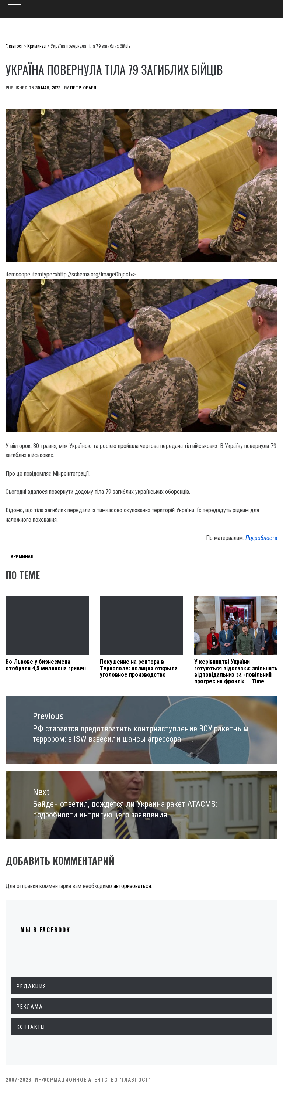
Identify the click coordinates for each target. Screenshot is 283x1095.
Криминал (22, 556)
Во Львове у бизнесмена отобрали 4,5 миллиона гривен (46, 665)
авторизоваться (132, 886)
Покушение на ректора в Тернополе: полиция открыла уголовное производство (139, 668)
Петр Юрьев (83, 88)
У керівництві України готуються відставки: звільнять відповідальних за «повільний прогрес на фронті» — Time (235, 671)
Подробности (261, 537)
